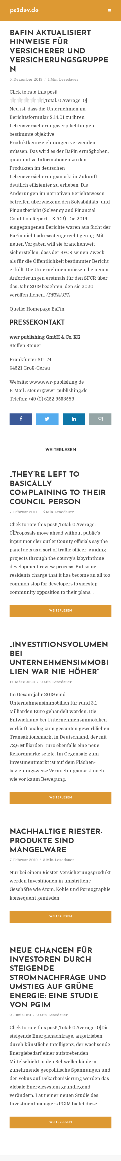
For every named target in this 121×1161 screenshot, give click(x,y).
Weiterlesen (60, 610)
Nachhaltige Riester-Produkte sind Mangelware (56, 841)
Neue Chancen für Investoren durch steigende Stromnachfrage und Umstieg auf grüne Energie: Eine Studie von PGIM (58, 978)
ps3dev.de (24, 10)
